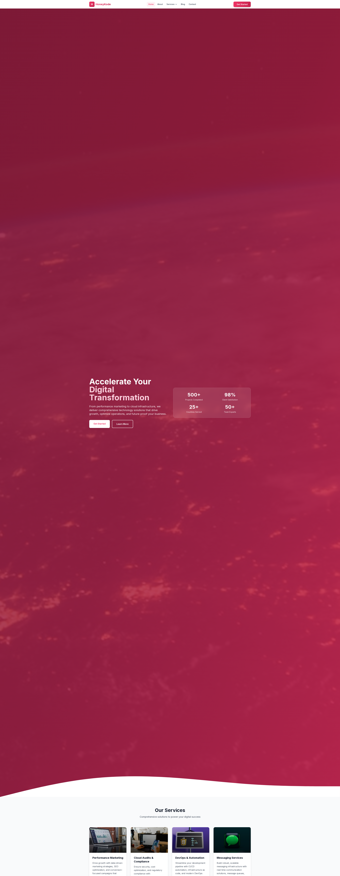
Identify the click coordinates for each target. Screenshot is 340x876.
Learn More (122, 424)
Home (151, 4)
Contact (192, 4)
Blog (183, 4)
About (160, 4)
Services (171, 4)
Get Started (242, 4)
